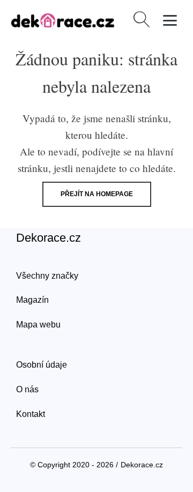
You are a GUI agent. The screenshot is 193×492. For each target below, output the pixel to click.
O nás (27, 389)
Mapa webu (38, 324)
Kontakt (30, 414)
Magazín (32, 299)
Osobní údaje (41, 364)
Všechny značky (47, 275)
